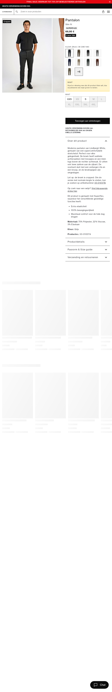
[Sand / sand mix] (79, 62)
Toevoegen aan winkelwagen (87, 121)
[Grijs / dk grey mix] (69, 53)
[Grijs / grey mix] (97, 53)
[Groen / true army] (79, 53)
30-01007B (100, 183)
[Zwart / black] (88, 53)
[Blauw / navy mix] (69, 62)
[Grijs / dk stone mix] (69, 72)
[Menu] (108, 12)
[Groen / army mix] (88, 62)
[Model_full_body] (27, 55)
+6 (78, 71)
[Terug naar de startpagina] (7, 11)
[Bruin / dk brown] (97, 62)
